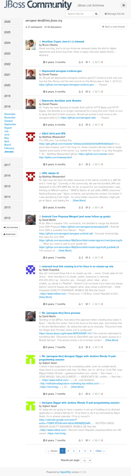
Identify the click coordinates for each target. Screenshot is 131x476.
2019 (7, 96)
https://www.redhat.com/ (53, 293)
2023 (7, 53)
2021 (7, 74)
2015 (7, 186)
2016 (7, 175)
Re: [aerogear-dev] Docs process (60, 312)
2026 (7, 21)
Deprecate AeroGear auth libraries (61, 100)
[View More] (79, 200)
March (7, 144)
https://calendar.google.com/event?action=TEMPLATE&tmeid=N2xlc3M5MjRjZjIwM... (65, 421)
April (6, 141)
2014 (7, 197)
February (9, 148)
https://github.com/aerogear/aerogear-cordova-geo (66, 84)
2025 (7, 32)
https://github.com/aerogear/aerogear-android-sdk (66, 233)
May (6, 138)
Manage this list (115, 13)
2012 (7, 218)
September (10, 124)
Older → (100, 450)
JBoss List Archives (90, 5)
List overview (11, 227)
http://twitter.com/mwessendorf (55, 157)
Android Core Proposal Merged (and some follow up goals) (76, 216)
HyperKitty (65, 472)
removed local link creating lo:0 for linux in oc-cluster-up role (77, 266)
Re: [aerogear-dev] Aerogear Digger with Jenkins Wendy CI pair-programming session (78, 357)
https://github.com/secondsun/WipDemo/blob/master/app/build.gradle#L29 (79, 247)
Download (10, 234)
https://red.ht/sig (49, 386)
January (9, 151)
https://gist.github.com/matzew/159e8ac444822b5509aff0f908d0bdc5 (76, 143)
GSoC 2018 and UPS (53, 133)
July (6, 131)
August (8, 127)
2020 (7, 85)
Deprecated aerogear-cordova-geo (61, 71)
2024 (7, 43)
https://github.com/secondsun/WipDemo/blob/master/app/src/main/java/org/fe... (80, 242)
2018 (7, 106)
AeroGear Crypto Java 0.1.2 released (62, 41)
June (7, 134)
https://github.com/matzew (93, 154)
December (10, 114)
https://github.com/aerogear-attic (78, 117)
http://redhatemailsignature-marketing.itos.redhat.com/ (69, 383)
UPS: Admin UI (50, 173)
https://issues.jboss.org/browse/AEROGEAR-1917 (66, 333)
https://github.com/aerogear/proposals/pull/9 (84, 226)
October (8, 120)
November (10, 117)
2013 (7, 207)
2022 (7, 64)
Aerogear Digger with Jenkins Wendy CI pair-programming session (80, 402)
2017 (7, 165)
